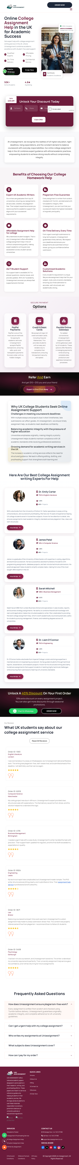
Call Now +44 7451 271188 (51, 1136)
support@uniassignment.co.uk (52, 1139)
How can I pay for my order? (23, 1055)
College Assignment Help (16, 1139)
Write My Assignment (14, 1147)
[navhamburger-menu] (71, 9)
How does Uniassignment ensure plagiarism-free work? (38, 1004)
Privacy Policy (34, 1157)
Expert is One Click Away (37, 389)
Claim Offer (38, 120)
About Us (34, 1079)
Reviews (33, 1090)
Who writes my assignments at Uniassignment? (34, 1035)
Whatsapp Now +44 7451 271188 (52, 1132)
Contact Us (34, 1086)
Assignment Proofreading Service (18, 1136)
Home (33, 1075)
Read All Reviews (39, 741)
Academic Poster (13, 1132)
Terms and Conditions (11, 1157)
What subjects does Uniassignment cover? (32, 1045)
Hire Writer (14, 528)
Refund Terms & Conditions (23, 1157)
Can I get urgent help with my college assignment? (36, 1025)
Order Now (29, 70)
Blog (32, 1083)
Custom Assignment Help (16, 1143)
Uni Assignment (62, 1156)
